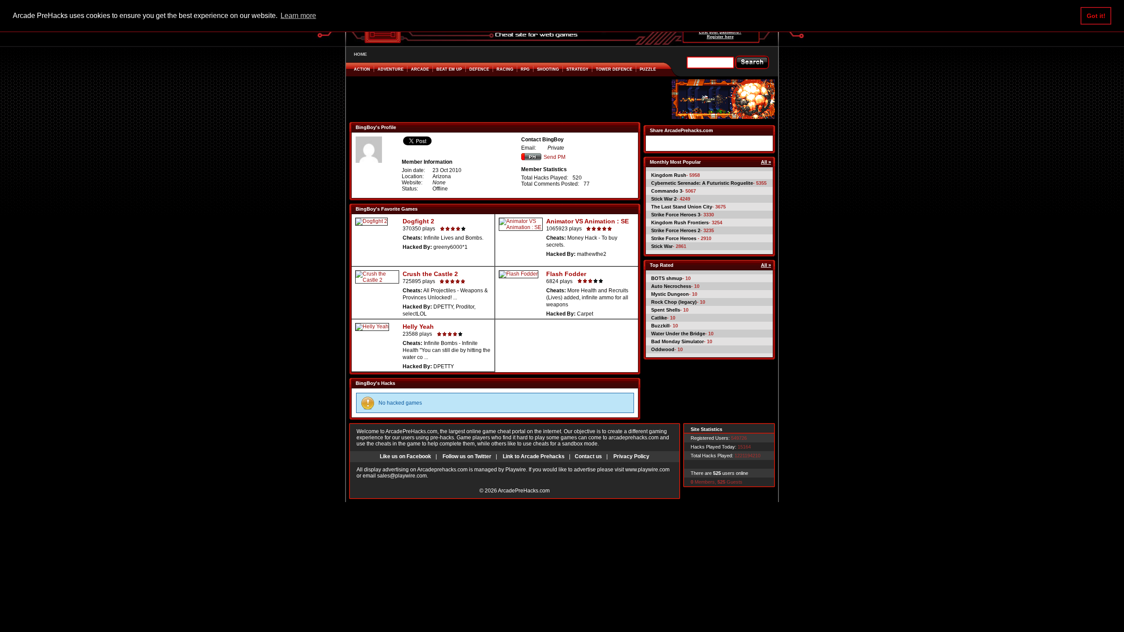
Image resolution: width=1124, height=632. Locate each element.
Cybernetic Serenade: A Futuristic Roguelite (702, 183)
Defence (479, 69)
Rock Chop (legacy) (674, 302)
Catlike (659, 317)
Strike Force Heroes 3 (675, 214)
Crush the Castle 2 (430, 273)
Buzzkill (660, 325)
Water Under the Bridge (678, 333)
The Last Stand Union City (681, 206)
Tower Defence (614, 69)
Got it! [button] (1096, 15)
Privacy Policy (631, 456)
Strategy (577, 69)
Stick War (662, 246)
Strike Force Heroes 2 (675, 230)
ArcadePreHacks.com (524, 491)
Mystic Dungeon (670, 294)
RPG (525, 69)
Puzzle (648, 69)
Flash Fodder (566, 273)
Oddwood (662, 349)
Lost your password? (720, 32)
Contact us (588, 456)
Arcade (420, 69)
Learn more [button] (298, 15)
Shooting (548, 69)
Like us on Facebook (405, 456)
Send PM (555, 157)
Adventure (390, 69)
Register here (720, 37)
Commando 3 (666, 191)
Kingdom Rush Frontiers (680, 222)
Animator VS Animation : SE (587, 221)
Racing (505, 69)
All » (766, 162)
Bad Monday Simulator (677, 341)
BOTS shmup (666, 278)
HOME (360, 54)
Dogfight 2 (418, 221)
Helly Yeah (418, 326)
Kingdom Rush (668, 175)
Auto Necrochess (671, 286)
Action (362, 69)
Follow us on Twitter (467, 456)
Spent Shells (665, 309)
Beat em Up (449, 69)
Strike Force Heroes (674, 238)
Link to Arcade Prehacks (534, 456)
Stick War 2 (664, 198)
